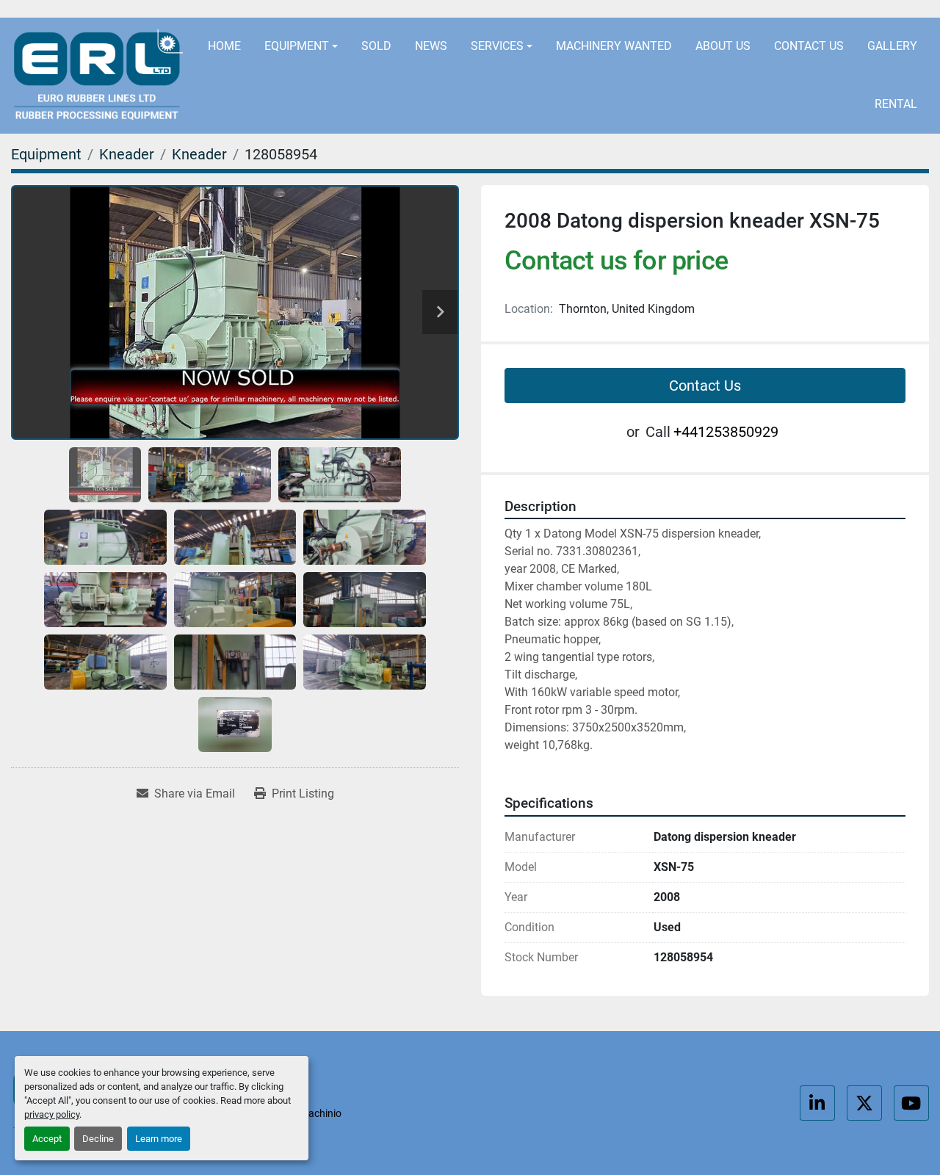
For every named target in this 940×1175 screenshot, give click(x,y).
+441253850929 (711, 9)
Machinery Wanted (614, 46)
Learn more (158, 1138)
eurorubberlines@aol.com (546, 9)
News (431, 46)
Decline (98, 1138)
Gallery (892, 46)
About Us (723, 46)
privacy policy (51, 1114)
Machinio (320, 1113)
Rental (896, 104)
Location (398, 9)
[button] (301, 47)
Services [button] (497, 46)
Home (224, 46)
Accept (47, 1138)
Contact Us (809, 46)
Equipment (296, 46)
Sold (376, 46)
